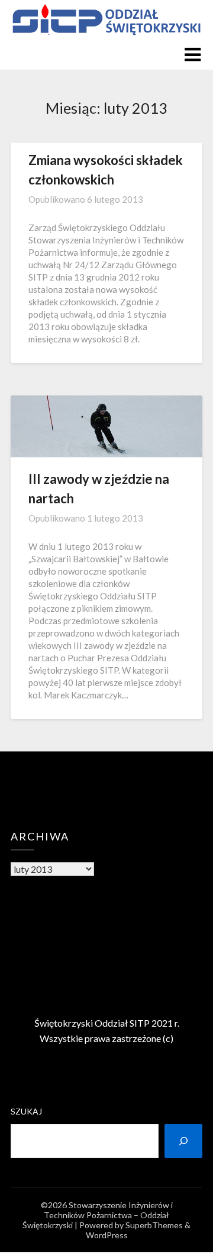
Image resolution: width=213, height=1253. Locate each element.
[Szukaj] (183, 1141)
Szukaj (26, 1111)
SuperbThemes (154, 1225)
